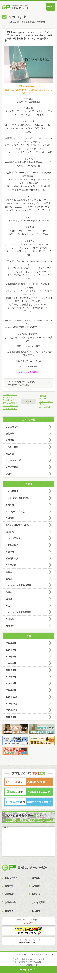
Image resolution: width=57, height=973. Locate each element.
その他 (9, 474)
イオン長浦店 (12, 491)
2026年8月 (11, 643)
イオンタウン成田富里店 (17, 498)
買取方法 (9, 886)
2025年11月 (11, 703)
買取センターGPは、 (29, 86)
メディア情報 (12, 467)
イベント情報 (12, 447)
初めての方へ (11, 877)
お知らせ (36, 894)
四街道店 (10, 625)
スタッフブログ (43, 382)
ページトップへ (28, 969)
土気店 (9, 572)
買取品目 (36, 877)
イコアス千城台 (13, 538)
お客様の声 (10, 902)
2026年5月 (11, 663)
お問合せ (36, 910)
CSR (52, 954)
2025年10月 (11, 710)
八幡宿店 (10, 518)
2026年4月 (11, 670)
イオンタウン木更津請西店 (18, 385)
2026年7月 (11, 650)
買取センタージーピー (24, 867)
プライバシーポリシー (24, 954)
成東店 (9, 599)
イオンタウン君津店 (15, 511)
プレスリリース (13, 427)
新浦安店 (10, 619)
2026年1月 (11, 690)
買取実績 (9, 894)
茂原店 (9, 592)
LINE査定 (28, 791)
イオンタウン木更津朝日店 (18, 612)
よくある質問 (38, 902)
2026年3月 (11, 676)
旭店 (8, 605)
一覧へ (28, 401)
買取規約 (45, 954)
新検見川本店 (12, 558)
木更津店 (10, 552)
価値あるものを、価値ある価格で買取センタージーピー (20, 7)
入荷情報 (31, 382)
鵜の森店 (10, 531)
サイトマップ (8, 954)
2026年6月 (11, 656)
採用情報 (37, 954)
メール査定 (28, 781)
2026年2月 (11, 683)
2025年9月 (11, 717)
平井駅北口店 (12, 545)
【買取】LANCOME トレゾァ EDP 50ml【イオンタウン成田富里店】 (46, 401)
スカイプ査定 (28, 802)
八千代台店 (11, 565)
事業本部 (10, 505)
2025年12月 (11, 697)
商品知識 (10, 453)
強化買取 (21, 382)
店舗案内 (36, 886)
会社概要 (9, 910)
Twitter (5, 827)
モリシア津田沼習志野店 (17, 525)
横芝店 (9, 578)
